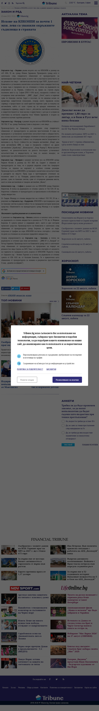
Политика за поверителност (30, 369)
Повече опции (27, 380)
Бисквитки (51, 369)
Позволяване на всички (67, 380)
